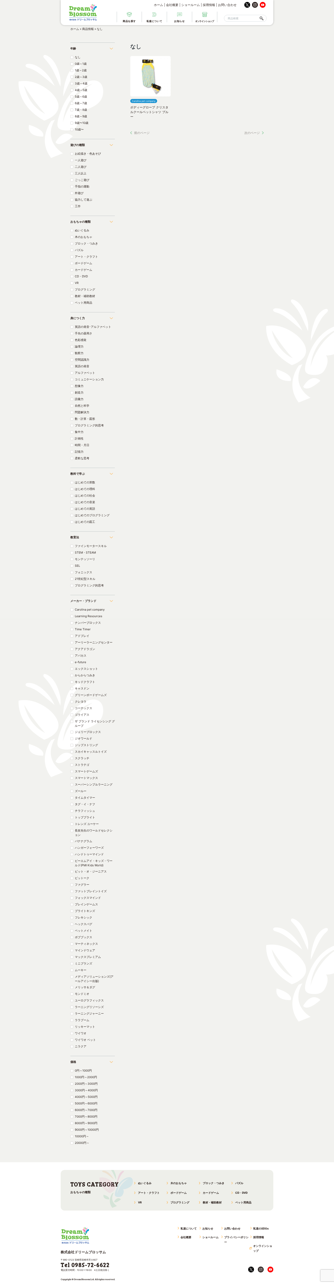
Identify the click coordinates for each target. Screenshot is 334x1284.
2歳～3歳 (81, 77)
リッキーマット (85, 1026)
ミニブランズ (83, 963)
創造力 (79, 392)
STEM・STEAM (85, 552)
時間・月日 (82, 445)
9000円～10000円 (87, 1129)
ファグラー (82, 884)
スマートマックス (86, 778)
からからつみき (85, 675)
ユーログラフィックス (89, 1000)
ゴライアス (82, 715)
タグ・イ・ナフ (85, 804)
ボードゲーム (83, 263)
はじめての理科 (85, 489)
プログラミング (85, 289)
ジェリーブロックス (88, 732)
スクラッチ (82, 758)
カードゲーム (83, 270)
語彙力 (79, 399)
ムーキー (80, 970)
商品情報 (88, 29)
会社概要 (172, 5)
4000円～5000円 (86, 1097)
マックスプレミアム (88, 957)
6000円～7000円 (86, 1110)
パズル (79, 250)
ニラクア (80, 1046)
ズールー (80, 791)
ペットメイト (83, 930)
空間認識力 (82, 359)
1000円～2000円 (86, 1077)
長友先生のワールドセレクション (93, 833)
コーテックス (83, 708)
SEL (77, 565)
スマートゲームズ (86, 771)
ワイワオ (80, 1033)
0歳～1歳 (81, 64)
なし (78, 57)
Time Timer (83, 629)
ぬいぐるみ (82, 230)
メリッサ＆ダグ (85, 987)
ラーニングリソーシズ (89, 1007)
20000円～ (82, 1143)
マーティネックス (86, 944)
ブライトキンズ (85, 911)
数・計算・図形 (85, 419)
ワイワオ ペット (85, 1040)
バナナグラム (83, 841)
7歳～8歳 (81, 110)
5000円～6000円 (86, 1103)
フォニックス (83, 572)
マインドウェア (85, 950)
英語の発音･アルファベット (93, 327)
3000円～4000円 (86, 1090)
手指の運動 (82, 186)
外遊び (79, 193)
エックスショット (86, 669)
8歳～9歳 (81, 116)
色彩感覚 (80, 340)
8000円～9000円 (86, 1123)
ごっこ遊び (82, 180)
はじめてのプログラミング (92, 515)
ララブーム (82, 1020)
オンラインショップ (262, 1248)
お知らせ (207, 1228)
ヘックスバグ (83, 924)
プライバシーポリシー (236, 1239)
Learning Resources (88, 616)
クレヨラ (80, 701)
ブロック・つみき (86, 243)
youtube (263, 5)
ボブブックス (83, 937)
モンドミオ (82, 994)
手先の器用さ (83, 333)
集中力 (79, 432)
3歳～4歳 (81, 83)
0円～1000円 (83, 1070)
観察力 (79, 353)
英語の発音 (82, 366)
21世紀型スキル (85, 579)
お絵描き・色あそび (88, 153)
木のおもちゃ (83, 237)
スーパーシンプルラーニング (93, 784)
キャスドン (82, 688)
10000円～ (82, 1136)
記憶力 (79, 451)
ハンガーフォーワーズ (89, 847)
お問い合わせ (227, 5)
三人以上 (80, 173)
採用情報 (209, 5)
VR (77, 283)
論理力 (79, 346)
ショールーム (190, 5)
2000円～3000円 (86, 1083)
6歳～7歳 (81, 103)
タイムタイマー (85, 797)
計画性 (79, 438)
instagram (255, 5)
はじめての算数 (85, 482)
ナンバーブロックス (88, 623)
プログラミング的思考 (89, 425)
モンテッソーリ (85, 559)
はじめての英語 (85, 508)
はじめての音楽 (85, 502)
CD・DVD (81, 276)
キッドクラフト (85, 682)
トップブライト (85, 817)
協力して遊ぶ (83, 199)
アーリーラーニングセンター (93, 642)
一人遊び (80, 160)
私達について (189, 1228)
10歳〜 (79, 129)
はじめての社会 (85, 495)
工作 (78, 206)
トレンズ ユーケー (87, 824)
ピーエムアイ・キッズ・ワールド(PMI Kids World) (93, 863)
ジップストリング (86, 745)
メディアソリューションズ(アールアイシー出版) (94, 979)
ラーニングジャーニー (89, 1013)
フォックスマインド (88, 898)
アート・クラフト (86, 256)
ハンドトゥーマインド (89, 854)
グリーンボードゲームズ (91, 695)
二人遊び (80, 167)
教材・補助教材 (85, 296)
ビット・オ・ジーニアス (91, 871)
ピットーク (82, 878)
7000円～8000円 (86, 1116)
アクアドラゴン (85, 649)
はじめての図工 (85, 522)
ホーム (158, 5)
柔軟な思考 (82, 458)
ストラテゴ (82, 765)
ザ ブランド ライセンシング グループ (95, 723)
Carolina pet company (90, 609)
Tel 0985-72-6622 (85, 1265)
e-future (80, 662)
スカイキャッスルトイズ (91, 751)
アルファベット (85, 373)
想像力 (79, 386)
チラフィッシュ (85, 811)
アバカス (80, 655)
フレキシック (83, 917)
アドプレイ (82, 636)
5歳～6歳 (81, 96)
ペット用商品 (83, 302)
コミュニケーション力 (89, 379)
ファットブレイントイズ (91, 891)
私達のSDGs (261, 1228)
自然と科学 (82, 405)
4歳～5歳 (81, 90)
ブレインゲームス (86, 904)
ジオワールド (83, 738)
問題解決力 (82, 412)
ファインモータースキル (91, 546)
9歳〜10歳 (81, 123)
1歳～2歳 (81, 70)
